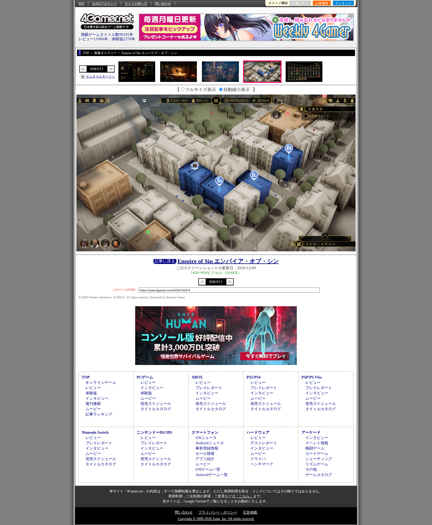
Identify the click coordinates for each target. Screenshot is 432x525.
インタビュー (97, 398)
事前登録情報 (206, 448)
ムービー (93, 409)
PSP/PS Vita (312, 377)
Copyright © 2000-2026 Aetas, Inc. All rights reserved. (216, 519)
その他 (311, 469)
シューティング (318, 459)
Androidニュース (209, 443)
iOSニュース (206, 437)
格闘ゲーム (314, 448)
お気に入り (300, 3)
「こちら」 (244, 496)
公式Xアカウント (104, 3)
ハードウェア (258, 432)
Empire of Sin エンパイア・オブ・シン (228, 261)
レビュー (93, 388)
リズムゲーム (316, 464)
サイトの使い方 (136, 3)
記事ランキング (99, 414)
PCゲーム (145, 377)
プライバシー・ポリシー (217, 512)
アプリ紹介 (205, 459)
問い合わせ (163, 3)
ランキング (343, 3)
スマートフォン (205, 432)
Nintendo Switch (95, 432)
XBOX (197, 377)
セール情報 (205, 453)
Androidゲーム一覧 (211, 474)
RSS (81, 3)
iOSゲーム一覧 (207, 469)
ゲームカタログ (318, 474)
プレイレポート (208, 388)
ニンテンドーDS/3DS (154, 432)
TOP (86, 377)
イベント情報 (316, 443)
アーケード (311, 432)
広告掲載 (250, 512)
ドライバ (258, 459)
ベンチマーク (261, 464)
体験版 (91, 393)
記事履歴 (321, 3)
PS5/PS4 (254, 377)
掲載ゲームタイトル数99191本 (107, 34)
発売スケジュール (155, 403)
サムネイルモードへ (100, 76)
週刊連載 (93, 403)
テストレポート (263, 443)
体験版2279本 (123, 39)
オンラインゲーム (101, 382)
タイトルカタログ (155, 409)
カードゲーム (316, 453)
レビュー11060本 (93, 39)
